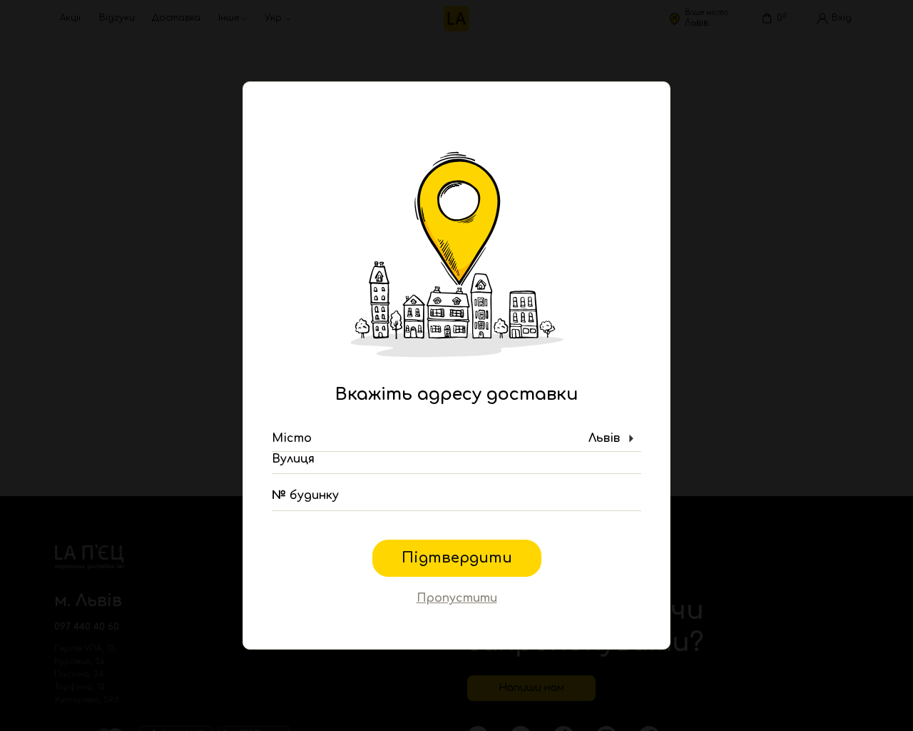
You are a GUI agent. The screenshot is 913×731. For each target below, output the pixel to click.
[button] (456, 439)
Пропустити (457, 598)
